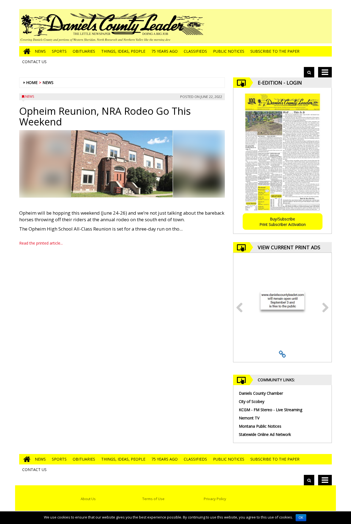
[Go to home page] (25, 51)
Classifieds (195, 51)
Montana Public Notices (260, 426)
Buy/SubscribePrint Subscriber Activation (282, 221)
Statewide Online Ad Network (265, 434)
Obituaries (84, 51)
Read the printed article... (41, 243)
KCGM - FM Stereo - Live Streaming (270, 409)
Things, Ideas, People (123, 51)
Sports (59, 51)
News (40, 51)
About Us (88, 498)
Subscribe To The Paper (274, 51)
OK (301, 518)
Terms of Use (153, 498)
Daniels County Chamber (261, 393)
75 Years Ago (164, 51)
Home (32, 82)
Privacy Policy (215, 498)
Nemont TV (249, 418)
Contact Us (34, 61)
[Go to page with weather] (291, 26)
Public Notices (228, 51)
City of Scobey (251, 401)
